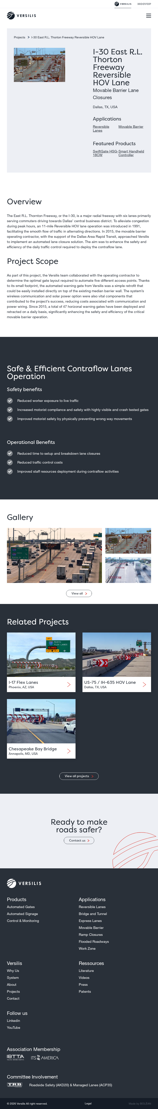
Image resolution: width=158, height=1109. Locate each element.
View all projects (77, 776)
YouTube (13, 1027)
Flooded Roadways (94, 941)
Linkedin (13, 1020)
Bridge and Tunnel (93, 914)
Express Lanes (90, 920)
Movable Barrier (130, 126)
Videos (84, 977)
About (11, 984)
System (13, 977)
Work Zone (87, 948)
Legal (88, 1103)
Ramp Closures (91, 934)
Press (83, 984)
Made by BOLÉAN (140, 1103)
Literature (86, 970)
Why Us (13, 970)
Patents (85, 991)
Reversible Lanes (101, 128)
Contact (13, 998)
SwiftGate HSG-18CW (105, 153)
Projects (20, 37)
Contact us (77, 840)
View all (77, 593)
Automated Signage (22, 914)
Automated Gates (21, 907)
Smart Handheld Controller (131, 153)
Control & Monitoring (23, 920)
